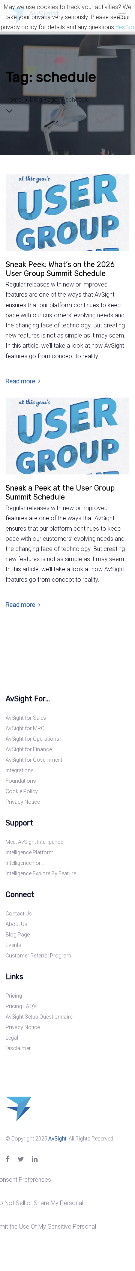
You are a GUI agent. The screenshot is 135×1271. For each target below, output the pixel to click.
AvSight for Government (34, 760)
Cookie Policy (22, 791)
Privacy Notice (23, 802)
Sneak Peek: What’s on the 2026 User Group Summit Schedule (60, 269)
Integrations (20, 770)
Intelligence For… (25, 863)
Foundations (21, 781)
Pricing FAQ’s (21, 1006)
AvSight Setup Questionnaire (39, 1017)
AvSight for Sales (26, 718)
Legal (12, 1038)
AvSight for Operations (32, 739)
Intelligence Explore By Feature (41, 873)
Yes (120, 27)
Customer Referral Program (38, 956)
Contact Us (19, 914)
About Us (16, 924)
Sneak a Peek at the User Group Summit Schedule (60, 492)
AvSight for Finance (29, 749)
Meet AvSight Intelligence (34, 842)
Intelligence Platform (30, 852)
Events (13, 945)
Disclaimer (18, 1048)
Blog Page (18, 935)
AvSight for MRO (25, 728)
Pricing (14, 996)
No (130, 27)
